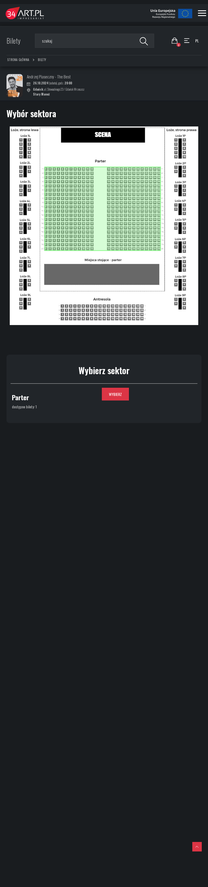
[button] (202, 13)
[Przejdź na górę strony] (197, 846)
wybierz (115, 394)
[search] (94, 40)
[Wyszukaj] (143, 40)
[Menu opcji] (186, 40)
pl (197, 40)
